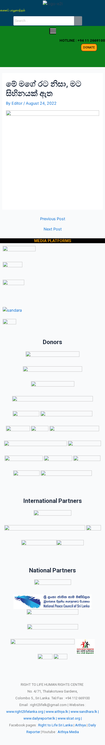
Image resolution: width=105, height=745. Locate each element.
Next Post (53, 229)
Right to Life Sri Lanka (55, 725)
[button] (52, 31)
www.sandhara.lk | (85, 712)
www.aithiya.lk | (58, 712)
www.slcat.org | (70, 718)
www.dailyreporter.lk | (40, 718)
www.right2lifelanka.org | (25, 712)
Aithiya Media (68, 732)
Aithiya (80, 725)
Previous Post (52, 219)
